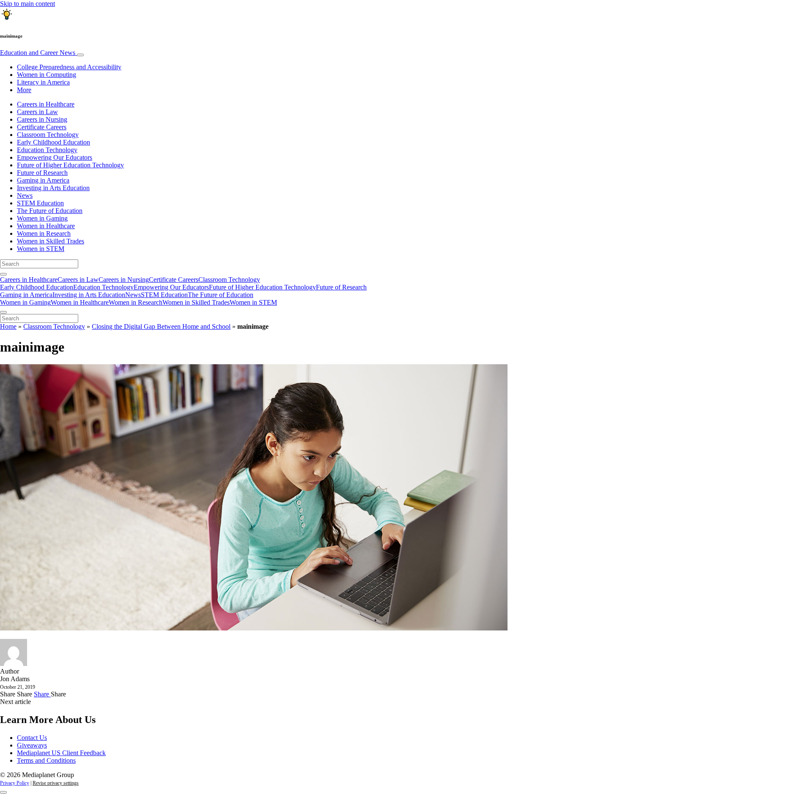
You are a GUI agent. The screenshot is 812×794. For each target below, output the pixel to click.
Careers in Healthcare (45, 104)
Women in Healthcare (46, 225)
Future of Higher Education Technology (70, 165)
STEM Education (40, 203)
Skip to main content (27, 3)
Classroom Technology (48, 134)
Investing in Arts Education (53, 187)
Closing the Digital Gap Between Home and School (161, 326)
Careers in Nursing (42, 119)
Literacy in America (43, 82)
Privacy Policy (14, 783)
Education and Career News (38, 52)
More (24, 89)
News (25, 195)
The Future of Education (49, 210)
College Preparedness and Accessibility (69, 67)
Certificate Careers (41, 127)
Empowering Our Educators (54, 157)
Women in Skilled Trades (50, 241)
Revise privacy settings (56, 783)
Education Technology (47, 149)
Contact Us (32, 737)
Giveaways (32, 745)
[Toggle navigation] (80, 55)
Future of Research (42, 172)
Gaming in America (43, 180)
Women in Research (44, 233)
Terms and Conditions (46, 760)
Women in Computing (46, 74)
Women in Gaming (42, 218)
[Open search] (3, 274)
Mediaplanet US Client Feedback (61, 752)
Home (8, 326)
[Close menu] (3, 312)
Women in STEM (40, 248)
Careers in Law (37, 111)
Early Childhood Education (53, 142)
